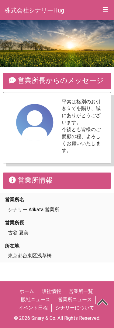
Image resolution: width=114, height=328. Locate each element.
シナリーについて (74, 308)
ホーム (26, 291)
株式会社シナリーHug (34, 10)
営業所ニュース (75, 299)
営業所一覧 (81, 291)
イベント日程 (33, 308)
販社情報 (51, 291)
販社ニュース (35, 299)
